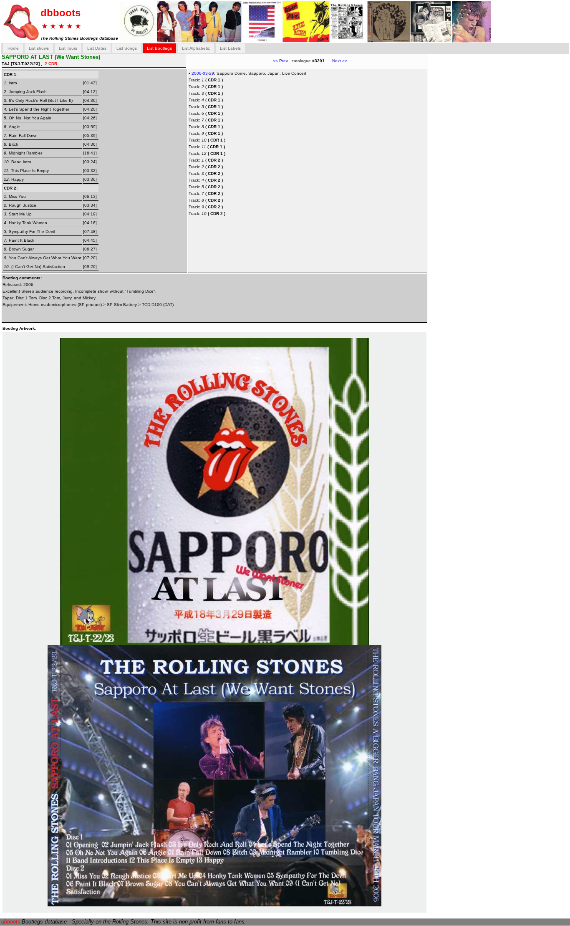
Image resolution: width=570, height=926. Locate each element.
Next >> (336, 60)
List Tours (68, 48)
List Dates (96, 48)
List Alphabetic (196, 48)
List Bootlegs (159, 48)
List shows (39, 48)
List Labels (230, 48)
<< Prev (280, 60)
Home (13, 48)
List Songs (126, 48)
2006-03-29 (203, 73)
